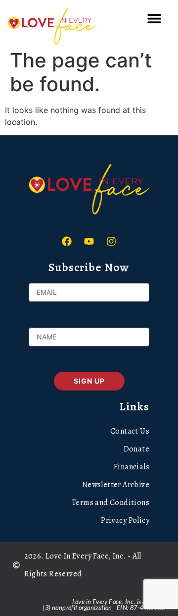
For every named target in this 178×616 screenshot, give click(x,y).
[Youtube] (89, 241)
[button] (154, 18)
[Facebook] (67, 241)
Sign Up (89, 381)
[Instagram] (111, 241)
